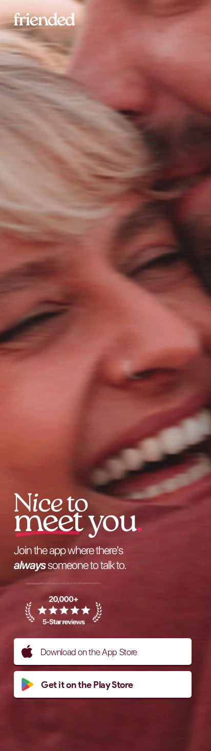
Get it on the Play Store (87, 684)
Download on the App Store (88, 651)
